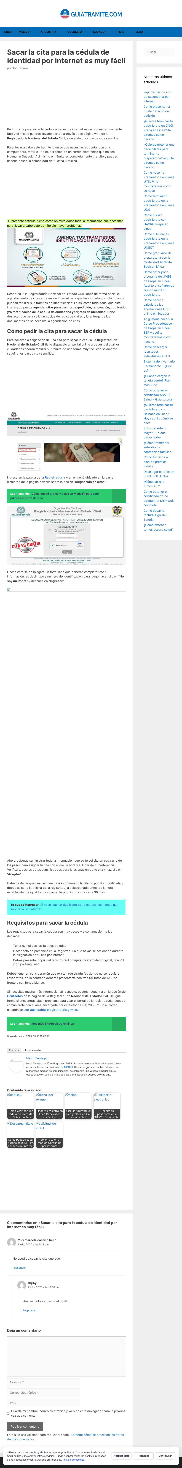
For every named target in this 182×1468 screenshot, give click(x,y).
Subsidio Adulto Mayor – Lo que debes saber (155, 433)
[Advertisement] (66, 101)
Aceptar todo (121, 1455)
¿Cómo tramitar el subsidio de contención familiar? (158, 447)
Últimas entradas (32, 1050)
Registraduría (55, 477)
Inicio (8, 32)
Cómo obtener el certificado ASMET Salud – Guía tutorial (158, 395)
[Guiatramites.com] (91, 13)
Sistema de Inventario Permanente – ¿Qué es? (159, 366)
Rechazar (143, 1455)
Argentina (48, 32)
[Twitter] (121, 1059)
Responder (19, 1267)
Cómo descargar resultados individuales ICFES (157, 351)
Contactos (15, 996)
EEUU (139, 32)
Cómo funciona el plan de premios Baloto (156, 461)
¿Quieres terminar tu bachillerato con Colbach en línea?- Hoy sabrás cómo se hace (158, 414)
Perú (121, 32)
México (24, 32)
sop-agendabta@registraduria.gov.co (50, 1009)
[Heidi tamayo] (16, 1071)
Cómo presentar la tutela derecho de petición (157, 111)
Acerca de (14, 1050)
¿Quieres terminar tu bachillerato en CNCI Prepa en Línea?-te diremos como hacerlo (158, 130)
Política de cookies (73, 1459)
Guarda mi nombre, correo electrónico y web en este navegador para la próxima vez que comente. (68, 1413)
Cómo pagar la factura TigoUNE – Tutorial (157, 515)
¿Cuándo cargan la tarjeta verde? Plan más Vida (157, 380)
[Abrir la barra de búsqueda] (177, 32)
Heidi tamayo (36, 1058)
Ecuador (99, 32)
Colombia (74, 32)
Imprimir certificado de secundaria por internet (157, 96)
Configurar (165, 1455)
